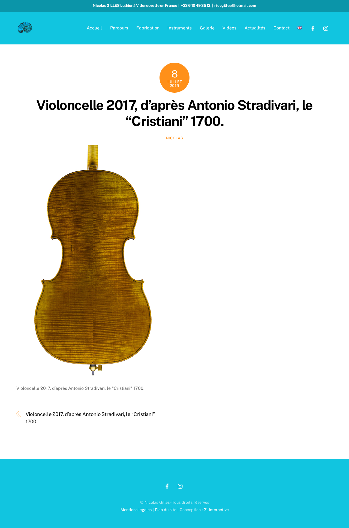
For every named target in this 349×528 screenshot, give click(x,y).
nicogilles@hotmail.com (235, 5)
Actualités (255, 28)
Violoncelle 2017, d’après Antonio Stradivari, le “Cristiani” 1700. (174, 113)
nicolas (174, 138)
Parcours (119, 28)
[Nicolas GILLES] (25, 31)
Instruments (179, 28)
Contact (281, 28)
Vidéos (229, 28)
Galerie (207, 28)
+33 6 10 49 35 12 (195, 5)
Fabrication (148, 28)
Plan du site (165, 509)
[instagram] (326, 27)
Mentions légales (136, 509)
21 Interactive (216, 509)
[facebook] (313, 27)
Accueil (94, 28)
